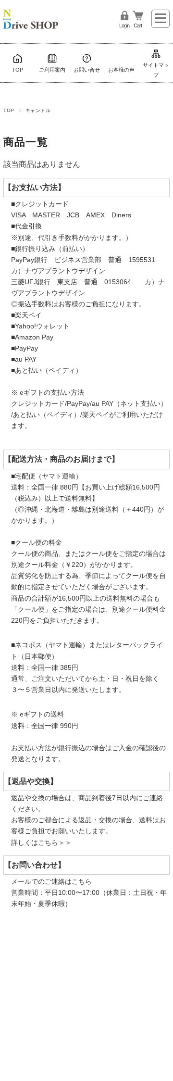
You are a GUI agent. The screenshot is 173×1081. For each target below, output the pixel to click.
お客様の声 (121, 70)
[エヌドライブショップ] (30, 16)
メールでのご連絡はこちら (51, 881)
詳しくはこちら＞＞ (41, 842)
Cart (138, 25)
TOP (17, 70)
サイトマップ (156, 69)
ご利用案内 (52, 70)
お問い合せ (87, 70)
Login (124, 25)
